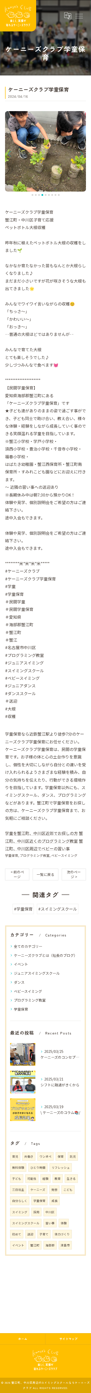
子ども (16, 1179)
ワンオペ (45, 1156)
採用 (36, 1212)
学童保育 (11, 855)
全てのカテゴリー (28, 946)
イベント (21, 964)
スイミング (19, 1212)
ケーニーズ (37, 1190)
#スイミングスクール (57, 909)
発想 (54, 1190)
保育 (61, 1156)
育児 (15, 1156)
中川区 (50, 1212)
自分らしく (19, 1201)
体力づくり (62, 1234)
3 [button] (39, 195)
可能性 (31, 1179)
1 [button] (32, 195)
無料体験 (18, 1167)
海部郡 (50, 1245)
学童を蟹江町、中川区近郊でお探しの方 (41, 833)
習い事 (50, 1223)
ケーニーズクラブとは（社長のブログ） (45, 955)
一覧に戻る (45, 874)
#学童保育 (23, 909)
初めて (16, 1234)
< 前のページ (17, 874)
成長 (55, 1201)
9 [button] (59, 195)
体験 (64, 1223)
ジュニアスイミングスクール (37, 973)
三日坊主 (18, 1190)
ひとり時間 (38, 1167)
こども (68, 1190)
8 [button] (55, 195)
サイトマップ (68, 1339)
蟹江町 (34, 1245)
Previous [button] (10, 154)
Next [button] (81, 154)
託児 (73, 1156)
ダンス (19, 982)
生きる (71, 1179)
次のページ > (74, 874)
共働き (28, 1156)
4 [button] (42, 195)
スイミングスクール (25, 1223)
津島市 (65, 1245)
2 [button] (36, 195)
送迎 (30, 1234)
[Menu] (79, 15)
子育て (44, 1234)
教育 (58, 1179)
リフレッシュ (61, 1167)
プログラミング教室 (35, 855)
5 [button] (46, 195)
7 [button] (52, 195)
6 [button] (49, 195)
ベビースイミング (64, 855)
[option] (45, 151)
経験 (45, 1179)
